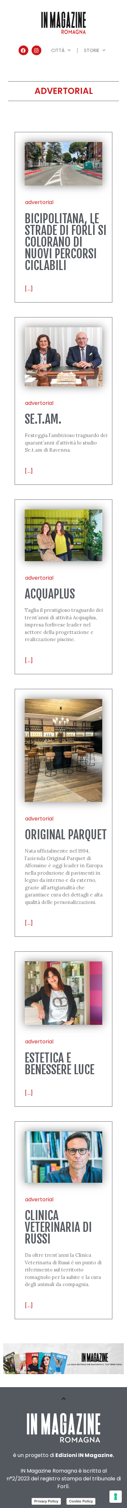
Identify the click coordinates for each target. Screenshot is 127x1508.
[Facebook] (23, 50)
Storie (91, 50)
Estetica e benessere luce (59, 1064)
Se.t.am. (43, 419)
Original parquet (66, 835)
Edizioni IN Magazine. (84, 1455)
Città (57, 50)
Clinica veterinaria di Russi (58, 1227)
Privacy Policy (46, 1501)
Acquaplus (50, 594)
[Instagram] (36, 50)
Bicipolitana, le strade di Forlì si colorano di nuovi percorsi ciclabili (65, 242)
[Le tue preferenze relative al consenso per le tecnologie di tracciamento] (115, 1496)
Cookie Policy (81, 1501)
